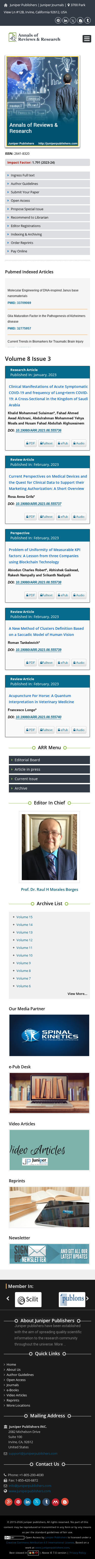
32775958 (24, 342)
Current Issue (26, 778)
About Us (14, 1369)
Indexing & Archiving (26, 234)
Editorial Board (27, 759)
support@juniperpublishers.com (33, 1453)
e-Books (13, 1390)
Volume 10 (24, 955)
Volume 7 (23, 978)
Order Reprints (22, 242)
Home (11, 1364)
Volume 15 (24, 917)
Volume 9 (23, 963)
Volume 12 (24, 940)
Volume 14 (24, 924)
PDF (31, 443)
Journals (13, 1385)
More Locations (18, 1405)
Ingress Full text (23, 175)
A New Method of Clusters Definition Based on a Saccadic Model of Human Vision (46, 631)
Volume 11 (24, 947)
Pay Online (19, 251)
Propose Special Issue (27, 209)
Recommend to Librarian (29, 217)
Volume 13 (24, 932)
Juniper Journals (52, 5)
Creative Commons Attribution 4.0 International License (40, 1542)
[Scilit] (25, 1296)
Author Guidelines (24, 183)
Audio (79, 443)
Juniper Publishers (23, 5)
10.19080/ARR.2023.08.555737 (38, 504)
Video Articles (17, 1395)
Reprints (13, 1400)
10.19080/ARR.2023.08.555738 (38, 582)
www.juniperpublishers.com (30, 1491)
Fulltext (47, 443)
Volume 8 (23, 970)
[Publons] (69, 1296)
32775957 (24, 322)
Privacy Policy (77, 1552)
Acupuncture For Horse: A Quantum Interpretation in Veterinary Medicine (41, 698)
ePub (64, 443)
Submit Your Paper (25, 192)
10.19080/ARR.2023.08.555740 (38, 717)
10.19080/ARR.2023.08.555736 (38, 430)
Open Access (20, 200)
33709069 (24, 297)
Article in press (27, 769)
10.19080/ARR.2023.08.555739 (38, 650)
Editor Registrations (26, 225)
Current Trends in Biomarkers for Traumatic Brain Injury (45, 335)
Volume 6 (23, 986)
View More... (77, 993)
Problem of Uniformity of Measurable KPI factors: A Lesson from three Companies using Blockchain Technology (44, 555)
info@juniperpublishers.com (30, 1485)
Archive (21, 788)
